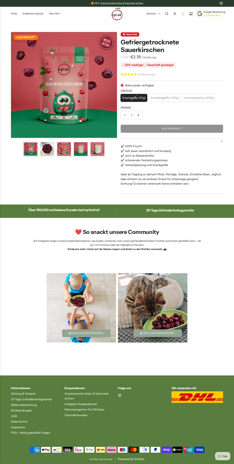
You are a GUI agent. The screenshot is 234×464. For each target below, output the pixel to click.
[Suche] (167, 14)
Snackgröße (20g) (134, 98)
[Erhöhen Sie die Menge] (138, 115)
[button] (14, 85)
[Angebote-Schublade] (183, 14)
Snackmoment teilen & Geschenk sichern (121, 3)
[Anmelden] (175, 14)
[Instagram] (221, 3)
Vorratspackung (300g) (199, 98)
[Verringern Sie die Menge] (125, 115)
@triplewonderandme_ (86, 333)
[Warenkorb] (191, 14)
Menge (126, 107)
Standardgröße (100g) (164, 98)
